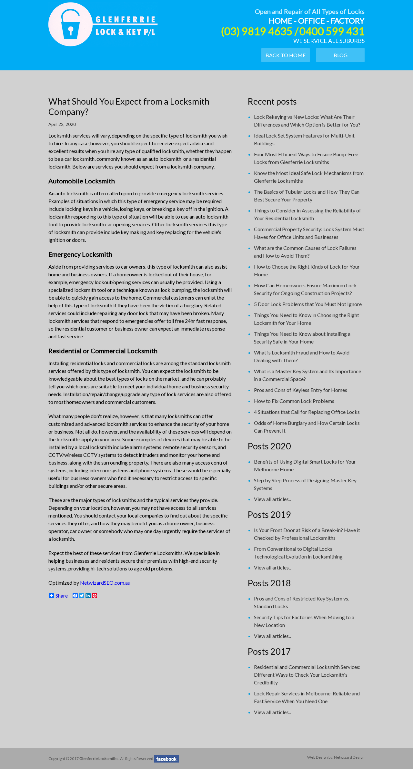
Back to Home (286, 55)
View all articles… (273, 499)
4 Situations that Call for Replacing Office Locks (307, 412)
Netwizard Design (349, 757)
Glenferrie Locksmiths (103, 24)
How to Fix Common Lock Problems (294, 401)
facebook (166, 759)
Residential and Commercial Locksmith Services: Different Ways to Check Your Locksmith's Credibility (307, 674)
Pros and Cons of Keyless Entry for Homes (300, 390)
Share (61, 595)
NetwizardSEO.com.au (105, 582)
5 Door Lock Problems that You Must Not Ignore (308, 304)
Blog (341, 55)
